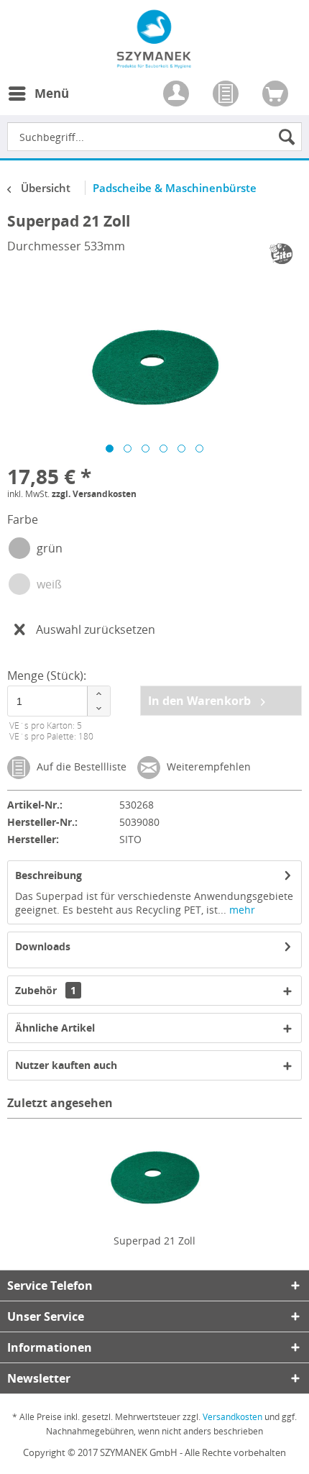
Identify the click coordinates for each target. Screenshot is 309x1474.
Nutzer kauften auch (66, 1065)
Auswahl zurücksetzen (95, 629)
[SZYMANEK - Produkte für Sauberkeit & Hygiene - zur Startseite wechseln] (154, 60)
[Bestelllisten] (227, 95)
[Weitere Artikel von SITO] (282, 253)
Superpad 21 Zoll (154, 1240)
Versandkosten (232, 1417)
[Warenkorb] (276, 95)
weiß (49, 584)
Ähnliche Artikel (55, 1027)
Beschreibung (48, 875)
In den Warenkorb (201, 701)
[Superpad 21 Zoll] (154, 1176)
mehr (240, 909)
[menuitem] (38, 102)
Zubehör (45, 990)
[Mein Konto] (177, 95)
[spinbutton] (57, 701)
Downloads (42, 946)
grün (50, 548)
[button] (98, 693)
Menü (51, 93)
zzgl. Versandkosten (94, 494)
